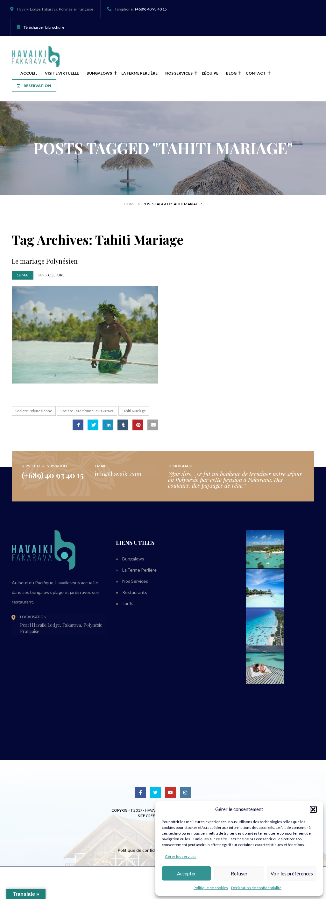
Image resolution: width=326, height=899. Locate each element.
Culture (56, 275)
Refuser (239, 873)
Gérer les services (180, 856)
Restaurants (134, 592)
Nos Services (179, 73)
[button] (313, 809)
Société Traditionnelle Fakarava (87, 410)
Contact (256, 73)
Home (130, 203)
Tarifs (127, 603)
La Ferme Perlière (139, 73)
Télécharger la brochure (44, 27)
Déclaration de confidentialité (256, 887)
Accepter (186, 873)
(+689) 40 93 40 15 (151, 9)
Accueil (28, 73)
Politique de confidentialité (144, 850)
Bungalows (100, 73)
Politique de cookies (211, 887)
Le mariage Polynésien (45, 261)
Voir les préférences (292, 873)
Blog (231, 73)
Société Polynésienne (33, 410)
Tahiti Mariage (134, 410)
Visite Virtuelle (62, 73)
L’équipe (210, 73)
